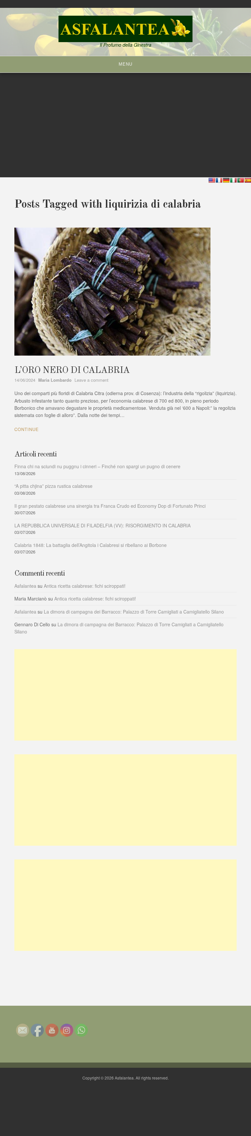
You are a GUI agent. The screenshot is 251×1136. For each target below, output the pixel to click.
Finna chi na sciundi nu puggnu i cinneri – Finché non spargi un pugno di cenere (97, 466)
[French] (219, 180)
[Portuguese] (240, 180)
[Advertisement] (125, 695)
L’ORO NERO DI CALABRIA (71, 370)
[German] (226, 180)
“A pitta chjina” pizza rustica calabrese (53, 486)
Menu (125, 64)
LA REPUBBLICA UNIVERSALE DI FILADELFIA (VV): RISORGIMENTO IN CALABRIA (102, 525)
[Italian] (233, 180)
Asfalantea (25, 586)
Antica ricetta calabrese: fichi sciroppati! (85, 586)
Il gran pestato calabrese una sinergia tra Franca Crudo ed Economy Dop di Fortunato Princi (110, 506)
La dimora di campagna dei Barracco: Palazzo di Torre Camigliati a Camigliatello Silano (134, 611)
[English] (212, 180)
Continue (26, 429)
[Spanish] (247, 180)
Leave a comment (92, 380)
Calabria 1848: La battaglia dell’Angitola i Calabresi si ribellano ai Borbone (90, 545)
